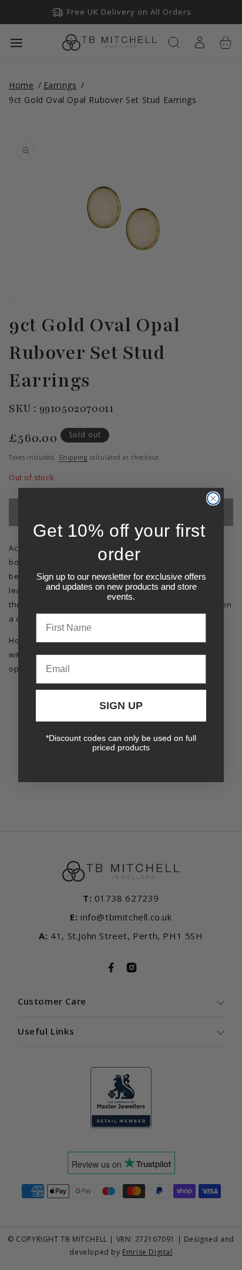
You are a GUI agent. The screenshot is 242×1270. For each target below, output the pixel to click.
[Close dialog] (213, 498)
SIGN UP (121, 706)
